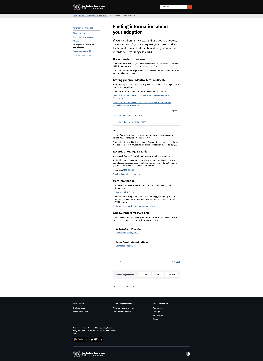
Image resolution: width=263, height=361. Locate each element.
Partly (172, 275)
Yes (146, 275)
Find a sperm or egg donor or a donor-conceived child (136, 206)
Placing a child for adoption (83, 37)
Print (120, 262)
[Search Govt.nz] (189, 7)
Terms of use (158, 315)
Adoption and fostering (99, 16)
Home (75, 16)
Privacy (156, 319)
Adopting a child (79, 33)
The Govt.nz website (80, 312)
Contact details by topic (122, 312)
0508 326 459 (128, 170)
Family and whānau (84, 16)
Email (178, 262)
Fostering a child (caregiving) (84, 55)
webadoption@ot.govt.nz (130, 174)
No (159, 275)
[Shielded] (188, 354)
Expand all (175, 111)
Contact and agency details (127, 233)
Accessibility (157, 308)
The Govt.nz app (79, 308)
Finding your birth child (82, 51)
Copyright (156, 312)
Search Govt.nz (166, 7)
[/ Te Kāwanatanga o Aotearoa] (89, 7)
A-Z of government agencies (123, 308)
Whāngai (76, 41)
